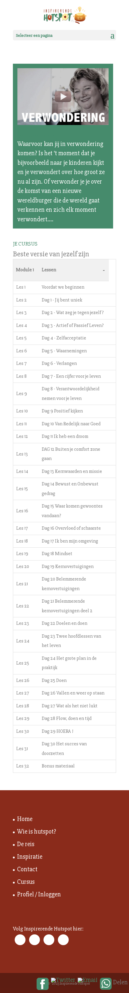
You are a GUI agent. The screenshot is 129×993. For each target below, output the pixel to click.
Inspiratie (29, 857)
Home (24, 819)
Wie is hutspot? (36, 831)
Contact (27, 869)
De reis (25, 844)
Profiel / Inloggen (39, 894)
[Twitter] (63, 980)
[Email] (87, 980)
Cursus (25, 882)
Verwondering (38, 136)
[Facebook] (42, 984)
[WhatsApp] (106, 984)
